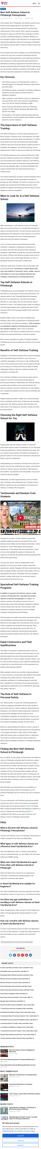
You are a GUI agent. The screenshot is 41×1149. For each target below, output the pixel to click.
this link (30, 806)
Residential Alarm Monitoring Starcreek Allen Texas (16, 975)
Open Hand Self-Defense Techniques (20, 1084)
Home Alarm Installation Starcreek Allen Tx (14, 993)
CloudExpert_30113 (6, 18)
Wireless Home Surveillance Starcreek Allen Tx (15, 979)
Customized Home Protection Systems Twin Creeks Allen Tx (19, 1016)
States (3, 9)
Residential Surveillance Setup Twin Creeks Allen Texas (17, 1012)
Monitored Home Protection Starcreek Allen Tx (15, 982)
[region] (20, 1134)
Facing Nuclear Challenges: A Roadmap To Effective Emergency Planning (22, 1108)
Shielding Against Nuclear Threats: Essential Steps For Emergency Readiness (23, 1117)
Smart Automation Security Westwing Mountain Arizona (17, 1065)
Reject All (20, 1145)
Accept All (20, 1136)
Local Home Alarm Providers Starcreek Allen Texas (16, 1023)
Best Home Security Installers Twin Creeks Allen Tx (16, 997)
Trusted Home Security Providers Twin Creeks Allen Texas (19, 1031)
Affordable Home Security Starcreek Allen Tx (14, 971)
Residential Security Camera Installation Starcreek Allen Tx (19, 1020)
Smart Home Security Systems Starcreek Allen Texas (17, 990)
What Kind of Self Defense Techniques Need (23, 1075)
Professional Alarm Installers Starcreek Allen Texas (16, 967)
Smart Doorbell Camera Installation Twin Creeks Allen (17, 1005)
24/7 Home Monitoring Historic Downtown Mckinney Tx (17, 1059)
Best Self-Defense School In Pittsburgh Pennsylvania (16, 942)
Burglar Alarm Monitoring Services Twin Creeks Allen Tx (18, 1034)
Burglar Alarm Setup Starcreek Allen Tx (12, 1001)
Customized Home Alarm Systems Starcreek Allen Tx (17, 1038)
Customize (20, 1140)
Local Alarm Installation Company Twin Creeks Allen (16, 1027)
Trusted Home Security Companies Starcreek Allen (16, 1008)
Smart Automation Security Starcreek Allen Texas (16, 986)
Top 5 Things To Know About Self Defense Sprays (24, 1094)
